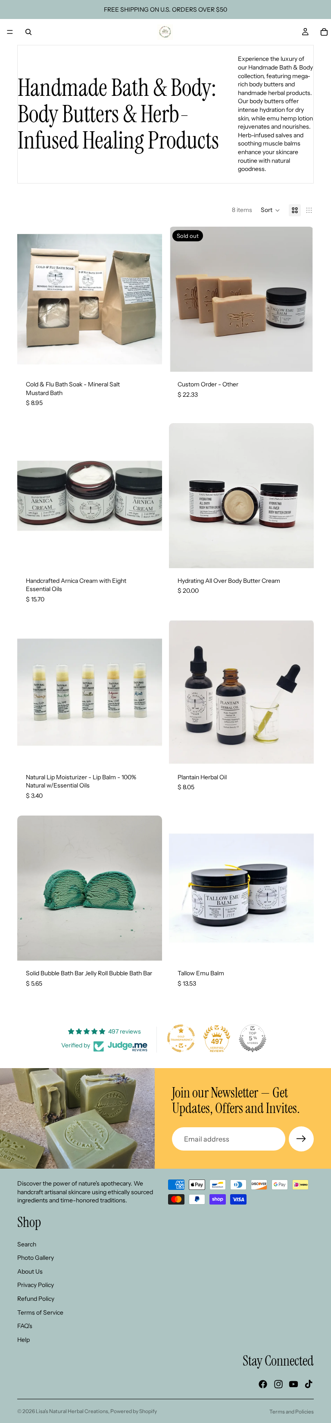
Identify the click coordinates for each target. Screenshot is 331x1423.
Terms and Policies (291, 1411)
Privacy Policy (35, 1285)
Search (26, 1244)
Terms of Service (40, 1312)
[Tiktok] (308, 1384)
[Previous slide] (30, 299)
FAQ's (24, 1326)
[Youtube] (293, 1384)
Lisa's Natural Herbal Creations (72, 1411)
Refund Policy (35, 1299)
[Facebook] (263, 1384)
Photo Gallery (35, 1258)
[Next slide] (149, 299)
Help (23, 1339)
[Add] (148, 358)
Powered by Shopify (133, 1411)
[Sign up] (301, 1138)
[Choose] (300, 555)
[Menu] (10, 32)
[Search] (28, 31)
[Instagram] (278, 1384)
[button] (270, 210)
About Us (30, 1271)
